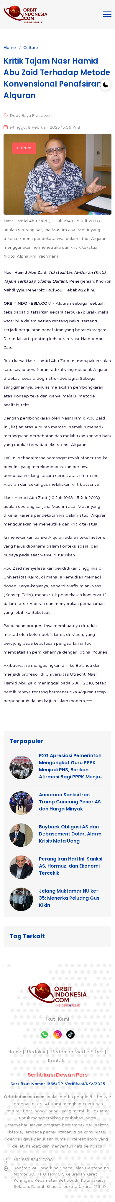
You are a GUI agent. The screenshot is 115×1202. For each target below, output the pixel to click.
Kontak (56, 1061)
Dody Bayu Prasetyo (30, 116)
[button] (107, 14)
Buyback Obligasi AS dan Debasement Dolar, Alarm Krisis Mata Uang (70, 833)
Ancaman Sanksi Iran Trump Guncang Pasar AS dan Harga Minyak (70, 801)
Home (10, 48)
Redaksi (36, 1052)
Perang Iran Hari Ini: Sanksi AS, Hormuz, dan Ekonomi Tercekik (70, 866)
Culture (30, 48)
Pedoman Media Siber (77, 1052)
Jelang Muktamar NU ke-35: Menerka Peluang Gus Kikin (69, 898)
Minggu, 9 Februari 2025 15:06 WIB (45, 127)
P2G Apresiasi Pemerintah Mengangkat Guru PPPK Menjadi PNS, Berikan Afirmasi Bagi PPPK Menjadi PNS (71, 766)
